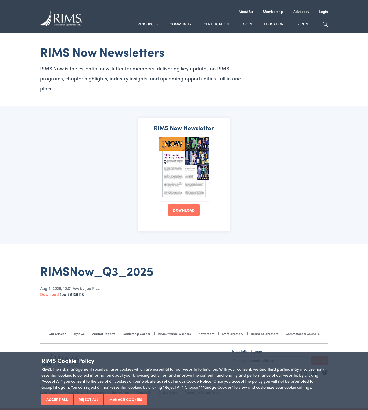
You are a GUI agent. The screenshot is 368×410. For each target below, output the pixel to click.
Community (181, 23)
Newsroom (206, 333)
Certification (216, 23)
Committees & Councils (303, 333)
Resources (148, 23)
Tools (246, 23)
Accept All (57, 399)
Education (274, 23)
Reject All (88, 399)
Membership (273, 11)
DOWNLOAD (184, 210)
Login (323, 11)
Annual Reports (103, 333)
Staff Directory (232, 333)
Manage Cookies (125, 399)
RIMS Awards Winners (174, 333)
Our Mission (58, 333)
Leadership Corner (136, 333)
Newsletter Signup (247, 351)
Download (49, 294)
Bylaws (79, 333)
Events (302, 23)
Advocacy (301, 11)
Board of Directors (264, 333)
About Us (246, 11)
